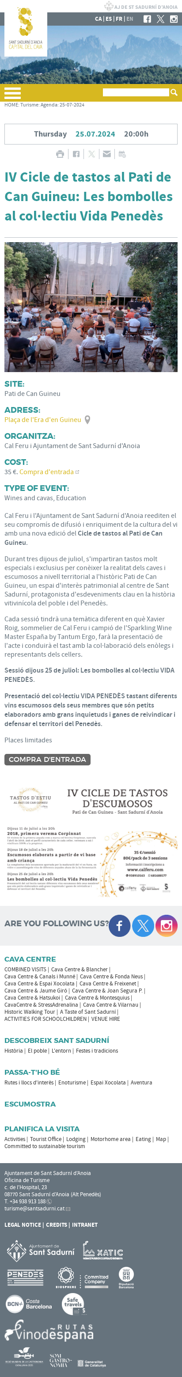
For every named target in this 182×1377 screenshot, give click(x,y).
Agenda (49, 105)
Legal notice (22, 1225)
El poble (37, 1050)
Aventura (141, 1082)
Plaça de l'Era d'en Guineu (42, 419)
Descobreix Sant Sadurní (56, 1040)
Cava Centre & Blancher (79, 969)
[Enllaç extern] (104, 1250)
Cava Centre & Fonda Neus (111, 976)
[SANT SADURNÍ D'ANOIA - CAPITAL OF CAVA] (25, 55)
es (109, 19)
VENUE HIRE (105, 1019)
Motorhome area (111, 1139)
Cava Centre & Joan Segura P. (107, 990)
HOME (11, 105)
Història (13, 1050)
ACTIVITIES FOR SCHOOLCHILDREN (45, 1019)
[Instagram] (174, 19)
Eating (143, 1139)
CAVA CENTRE (30, 959)
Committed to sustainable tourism (44, 1146)
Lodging (76, 1139)
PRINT (60, 154)
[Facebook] (147, 19)
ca (98, 19)
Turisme (29, 105)
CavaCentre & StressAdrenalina (41, 1004)
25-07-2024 (72, 105)
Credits (56, 1225)
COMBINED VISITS (25, 969)
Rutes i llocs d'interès (28, 1082)
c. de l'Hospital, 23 (25, 1187)
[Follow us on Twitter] (143, 926)
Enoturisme (72, 1082)
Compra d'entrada (46, 472)
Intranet (85, 1225)
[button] (12, 96)
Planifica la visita (42, 1129)
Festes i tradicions (97, 1050)
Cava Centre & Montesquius (97, 997)
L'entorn (61, 1050)
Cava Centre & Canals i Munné (39, 976)
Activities (14, 1139)
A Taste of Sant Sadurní (88, 1012)
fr (119, 19)
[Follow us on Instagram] (166, 926)
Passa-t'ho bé (32, 1072)
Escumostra (30, 1104)
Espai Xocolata (108, 1082)
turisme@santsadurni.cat (34, 1208)
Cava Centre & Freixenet (108, 983)
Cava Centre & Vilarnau (110, 1004)
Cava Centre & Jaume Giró (35, 990)
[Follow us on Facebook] (120, 926)
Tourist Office (45, 1139)
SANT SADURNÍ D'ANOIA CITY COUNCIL (141, 6)
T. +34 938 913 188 (25, 1201)
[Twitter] (160, 19)
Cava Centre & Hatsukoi (32, 997)
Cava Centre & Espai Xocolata (39, 983)
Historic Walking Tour (29, 1012)
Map (161, 1139)
